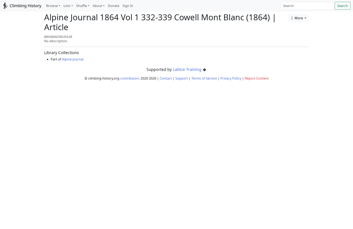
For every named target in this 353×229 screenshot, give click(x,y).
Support (181, 78)
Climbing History (25, 5)
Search (342, 5)
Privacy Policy (230, 78)
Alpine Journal (73, 59)
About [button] (97, 5)
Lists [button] (67, 5)
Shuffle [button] (81, 5)
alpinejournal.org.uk (58, 36)
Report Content (257, 78)
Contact (166, 78)
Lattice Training (187, 69)
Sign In (128, 5)
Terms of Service (204, 78)
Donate (113, 5)
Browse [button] (52, 5)
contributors (130, 78)
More (299, 18)
